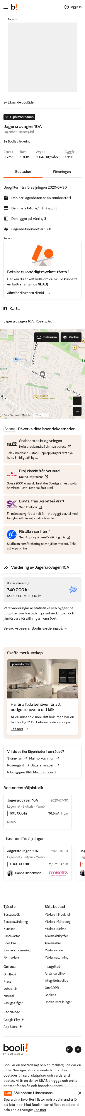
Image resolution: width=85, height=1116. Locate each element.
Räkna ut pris (39, 477)
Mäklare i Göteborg (58, 922)
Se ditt (42, 507)
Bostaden (23, 171)
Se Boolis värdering (16, 141)
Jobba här (10, 989)
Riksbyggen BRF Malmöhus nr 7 (31, 772)
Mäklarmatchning (56, 957)
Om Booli (9, 974)
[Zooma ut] (77, 411)
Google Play (11, 1020)
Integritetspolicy (56, 981)
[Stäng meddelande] (79, 1093)
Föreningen (62, 171)
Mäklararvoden (55, 950)
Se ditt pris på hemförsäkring (44, 537)
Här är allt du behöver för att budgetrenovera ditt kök (36, 707)
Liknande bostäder (21, 102)
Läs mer (40, 1110)
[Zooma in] (77, 401)
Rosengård (15, 765)
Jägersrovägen (42, 765)
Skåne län (14, 758)
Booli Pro (9, 943)
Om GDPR (52, 988)
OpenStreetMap (12, 415)
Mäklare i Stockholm (58, 915)
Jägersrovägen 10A (22, 851)
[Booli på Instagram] (69, 1049)
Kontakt (8, 996)
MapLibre (26, 415)
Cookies (50, 995)
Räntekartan (11, 936)
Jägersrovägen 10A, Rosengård (27, 321)
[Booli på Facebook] (78, 1049)
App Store (10, 1027)
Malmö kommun (41, 758)
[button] (42, 374)
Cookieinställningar (58, 1002)
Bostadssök (11, 915)
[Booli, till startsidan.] (14, 7)
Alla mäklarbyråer (56, 936)
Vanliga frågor (13, 1003)
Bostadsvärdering (15, 922)
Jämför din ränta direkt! (26, 293)
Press (7, 981)
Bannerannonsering (17, 950)
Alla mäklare (53, 943)
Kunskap (9, 929)
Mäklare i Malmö (55, 929)
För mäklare (11, 957)
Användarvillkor (55, 973)
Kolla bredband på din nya (45, 446)
